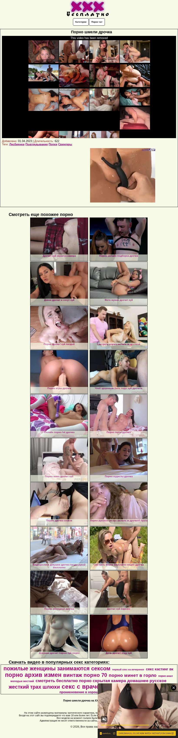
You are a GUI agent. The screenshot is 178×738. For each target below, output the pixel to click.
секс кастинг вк (159, 669)
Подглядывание (36, 144)
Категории (80, 22)
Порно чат (96, 22)
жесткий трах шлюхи (34, 687)
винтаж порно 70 (85, 675)
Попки (53, 144)
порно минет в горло (133, 675)
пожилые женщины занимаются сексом (56, 668)
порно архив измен (33, 675)
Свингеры (65, 144)
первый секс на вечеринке (128, 669)
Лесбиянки (17, 144)
